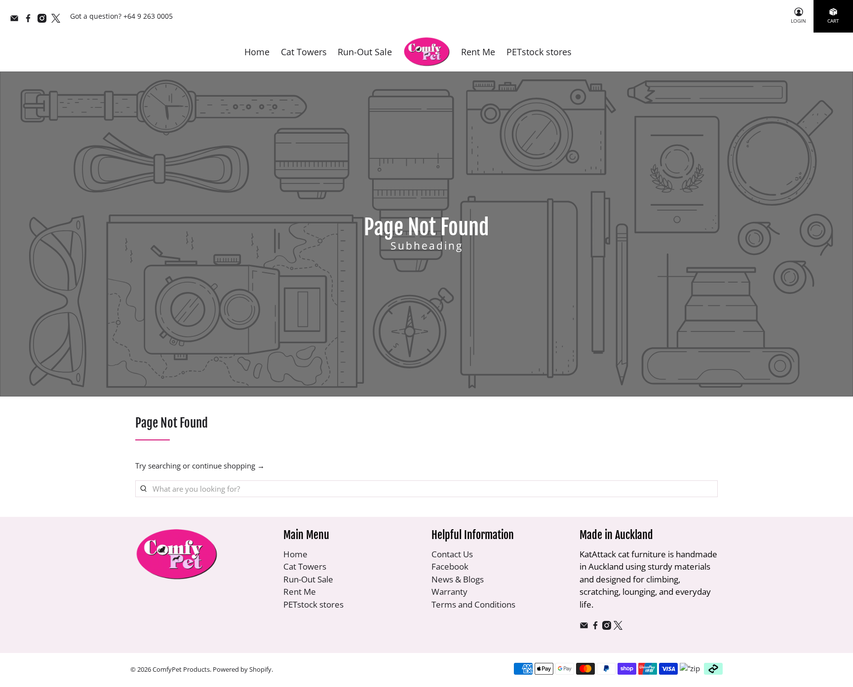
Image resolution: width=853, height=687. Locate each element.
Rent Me (478, 52)
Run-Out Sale (365, 52)
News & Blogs (457, 579)
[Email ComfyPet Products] (17, 20)
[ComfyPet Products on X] (58, 20)
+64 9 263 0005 (148, 16)
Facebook (449, 566)
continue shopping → (228, 465)
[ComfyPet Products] (426, 52)
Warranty (449, 591)
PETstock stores (539, 52)
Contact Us (452, 554)
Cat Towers (304, 52)
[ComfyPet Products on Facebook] (31, 20)
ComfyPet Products (181, 669)
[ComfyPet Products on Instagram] (44, 20)
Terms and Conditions (473, 604)
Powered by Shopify (242, 669)
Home (257, 52)
